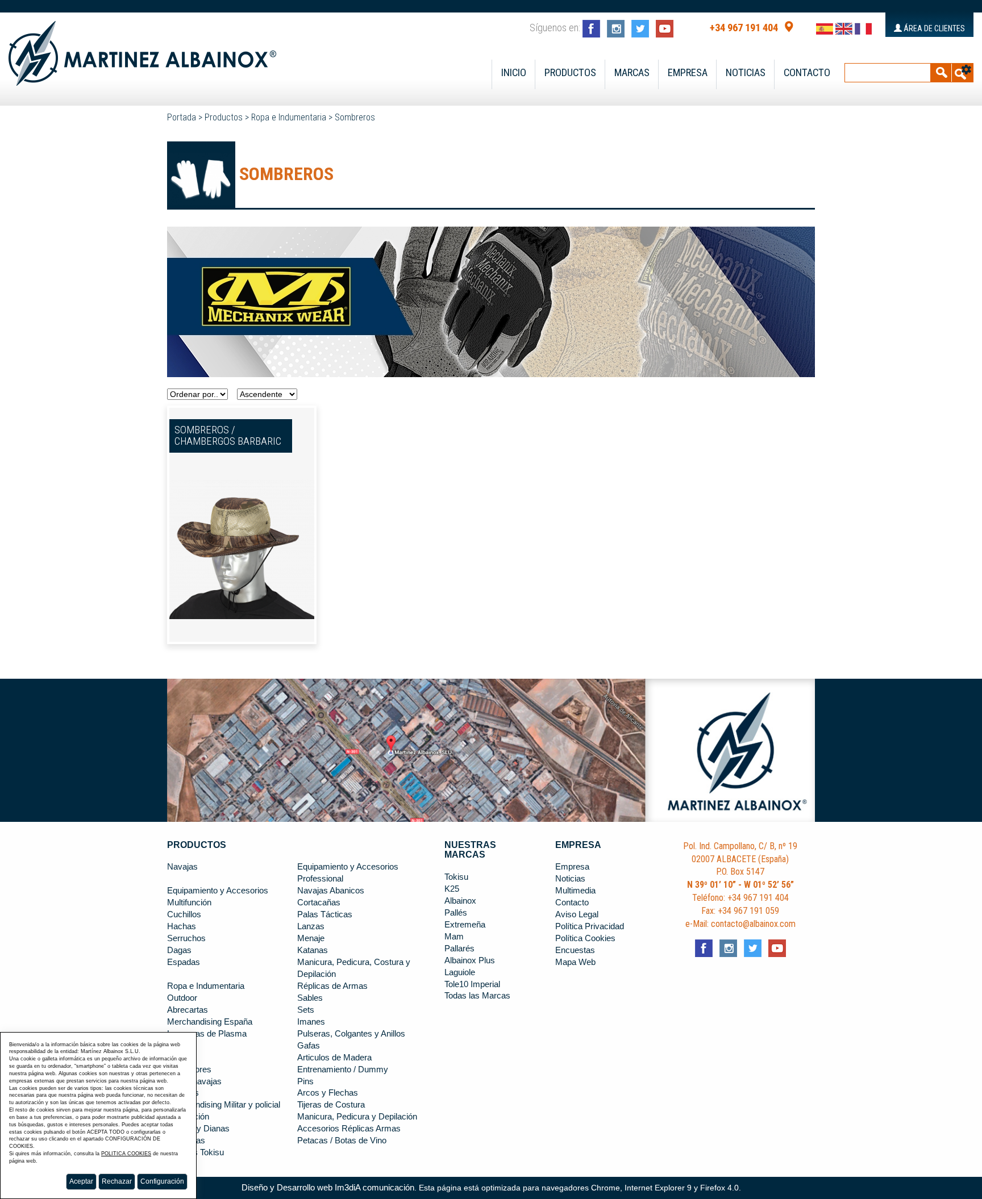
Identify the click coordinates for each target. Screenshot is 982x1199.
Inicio (513, 72)
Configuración (162, 1181)
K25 (451, 888)
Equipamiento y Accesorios (217, 890)
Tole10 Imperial (472, 984)
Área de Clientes (933, 28)
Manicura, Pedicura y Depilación (357, 1116)
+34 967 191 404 (744, 28)
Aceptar (81, 1181)
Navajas (182, 866)
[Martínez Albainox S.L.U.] (142, 48)
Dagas (179, 950)
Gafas (308, 1045)
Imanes (311, 1021)
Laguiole (459, 972)
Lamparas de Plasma (207, 1033)
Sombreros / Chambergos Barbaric (227, 436)
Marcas (632, 72)
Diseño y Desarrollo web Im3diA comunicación (328, 1187)
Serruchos (186, 938)
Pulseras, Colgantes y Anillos (351, 1033)
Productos (570, 72)
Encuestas (575, 950)
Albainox (460, 900)
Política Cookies (585, 938)
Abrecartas (187, 1009)
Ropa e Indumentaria (288, 117)
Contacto (807, 72)
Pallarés (459, 948)
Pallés (455, 912)
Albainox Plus (469, 960)
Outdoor (182, 997)
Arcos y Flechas (327, 1092)
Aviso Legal (576, 914)
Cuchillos (184, 914)
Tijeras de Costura (331, 1104)
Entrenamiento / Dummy (342, 1069)
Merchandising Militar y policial (223, 1104)
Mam (454, 936)
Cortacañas (318, 902)
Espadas (183, 962)
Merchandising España (209, 1021)
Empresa (688, 72)
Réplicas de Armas (332, 986)
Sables (310, 997)
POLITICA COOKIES (126, 1153)
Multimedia (575, 890)
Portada (181, 117)
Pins (305, 1081)
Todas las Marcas (477, 995)
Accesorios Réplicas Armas (349, 1128)
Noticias (745, 72)
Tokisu (456, 877)
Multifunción (189, 902)
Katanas (312, 950)
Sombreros (355, 117)
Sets (305, 1009)
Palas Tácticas (324, 914)
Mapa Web (575, 962)
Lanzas (310, 926)
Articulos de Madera (334, 1057)
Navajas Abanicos (330, 890)
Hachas (181, 926)
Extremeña (464, 924)
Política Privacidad (589, 926)
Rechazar (117, 1181)
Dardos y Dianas (198, 1128)
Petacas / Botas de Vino (341, 1140)
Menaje (310, 938)
